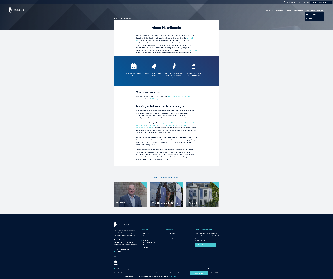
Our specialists (312, 14)
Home (115, 18)
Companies (171, 233)
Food (165, 125)
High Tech (165, 123)
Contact (309, 19)
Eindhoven (130, 242)
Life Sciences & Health (179, 123)
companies (171, 96)
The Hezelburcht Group (121, 230)
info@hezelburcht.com (123, 249)
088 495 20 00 (120, 251)
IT (169, 123)
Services (279, 11)
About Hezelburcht (313, 11)
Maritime (152, 128)
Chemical (190, 123)
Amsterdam (128, 240)
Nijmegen (125, 244)
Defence (159, 125)
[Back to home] (16, 12)
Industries (269, 11)
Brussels (116, 242)
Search (330, 2)
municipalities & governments (156, 99)
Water (186, 125)
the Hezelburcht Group (189, 50)
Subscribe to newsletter (205, 245)
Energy (138, 125)
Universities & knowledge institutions (179, 236)
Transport (144, 125)
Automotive (152, 125)
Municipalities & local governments (178, 238)
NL (308, 2)
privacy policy (172, 276)
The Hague (134, 244)
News (300, 2)
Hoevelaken (117, 244)
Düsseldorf (122, 242)
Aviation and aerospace (175, 125)
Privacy (217, 273)
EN (305, 2)
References (298, 11)
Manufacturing (140, 128)
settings (158, 274)
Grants (288, 11)
